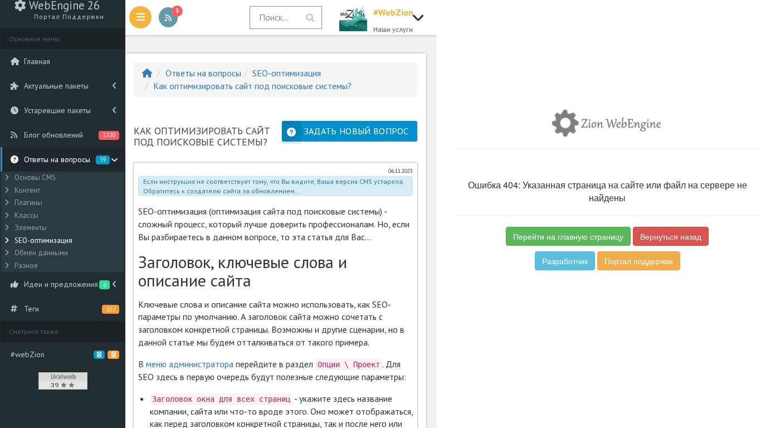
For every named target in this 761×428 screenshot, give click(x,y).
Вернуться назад (670, 236)
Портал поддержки (638, 260)
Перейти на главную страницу (568, 236)
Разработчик (565, 260)
